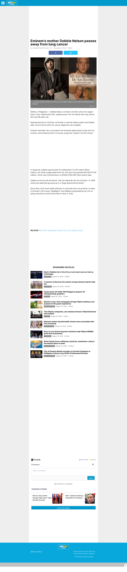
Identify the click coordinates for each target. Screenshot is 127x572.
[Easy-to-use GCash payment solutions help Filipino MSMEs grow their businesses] (36, 334)
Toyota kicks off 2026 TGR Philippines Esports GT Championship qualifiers (64, 293)
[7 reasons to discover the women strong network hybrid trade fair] (36, 285)
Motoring (46, 296)
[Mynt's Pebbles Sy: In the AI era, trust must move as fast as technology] (36, 275)
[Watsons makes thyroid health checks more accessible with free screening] (36, 324)
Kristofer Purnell (38, 48)
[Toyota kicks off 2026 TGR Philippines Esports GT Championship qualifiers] (36, 295)
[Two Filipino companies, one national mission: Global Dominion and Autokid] (36, 314)
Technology (47, 276)
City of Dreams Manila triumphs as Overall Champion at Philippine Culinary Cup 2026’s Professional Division (67, 352)
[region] (63, 22)
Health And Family (48, 326)
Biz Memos (47, 316)
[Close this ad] (125, 565)
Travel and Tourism (49, 306)
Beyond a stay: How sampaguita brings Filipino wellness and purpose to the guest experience (69, 303)
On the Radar (47, 286)
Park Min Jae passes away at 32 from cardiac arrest (61, 230)
